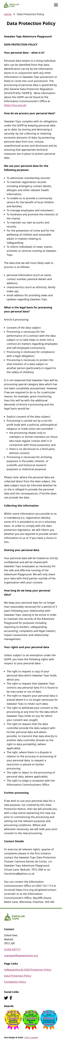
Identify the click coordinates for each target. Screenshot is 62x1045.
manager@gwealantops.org (21, 955)
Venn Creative (31, 1037)
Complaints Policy (15, 981)
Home (7, 14)
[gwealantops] (11, 998)
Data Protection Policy (17, 975)
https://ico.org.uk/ (15, 105)
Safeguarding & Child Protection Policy (27, 969)
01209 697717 (12, 949)
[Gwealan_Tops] (6, 998)
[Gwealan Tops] (11, 5)
